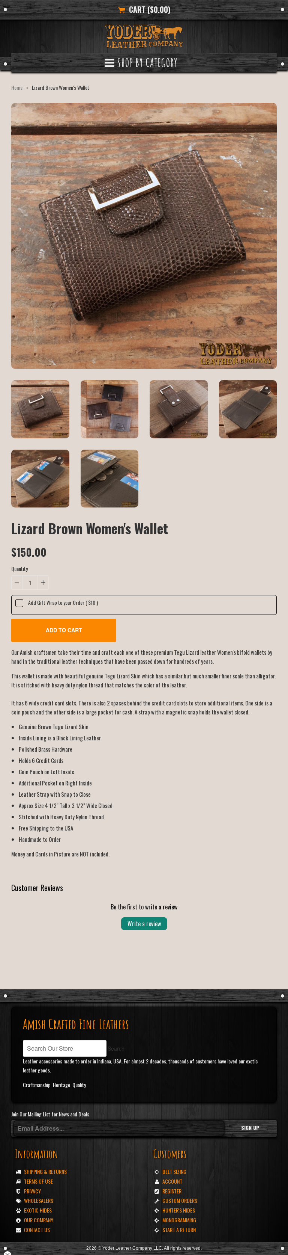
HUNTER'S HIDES (178, 1210)
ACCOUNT (172, 1181)
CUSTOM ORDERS (179, 1200)
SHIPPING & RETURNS (45, 1171)
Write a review (144, 923)
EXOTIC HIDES (38, 1210)
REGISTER (172, 1191)
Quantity (19, 568)
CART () (147, 9)
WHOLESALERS (38, 1200)
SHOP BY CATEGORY (146, 62)
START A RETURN (179, 1230)
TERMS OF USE (38, 1181)
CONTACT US (37, 1230)
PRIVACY (32, 1191)
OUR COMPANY (38, 1220)
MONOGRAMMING (179, 1220)
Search (116, 1048)
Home (16, 87)
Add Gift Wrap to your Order (63, 602)
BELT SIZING (174, 1171)
